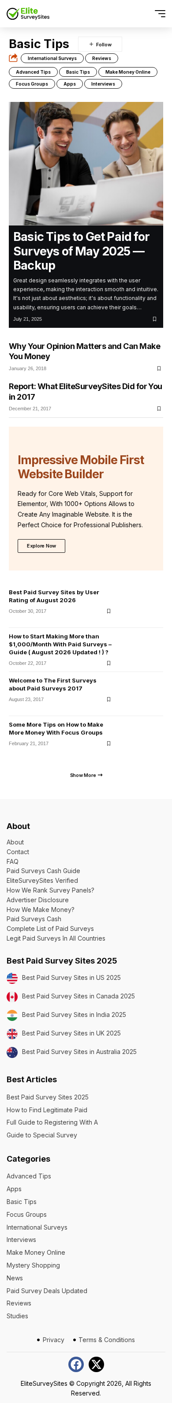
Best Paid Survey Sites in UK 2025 (71, 1033)
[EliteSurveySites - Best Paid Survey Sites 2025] (28, 13)
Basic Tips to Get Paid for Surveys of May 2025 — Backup (81, 251)
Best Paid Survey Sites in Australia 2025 (79, 1051)
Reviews (101, 58)
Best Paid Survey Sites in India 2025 (74, 1014)
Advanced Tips (33, 72)
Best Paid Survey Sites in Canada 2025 (78, 996)
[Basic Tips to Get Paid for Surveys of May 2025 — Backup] (86, 163)
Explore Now (41, 546)
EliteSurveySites (44, 1383)
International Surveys (52, 58)
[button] (144, 14)
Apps (70, 83)
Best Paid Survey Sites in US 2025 (71, 977)
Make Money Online (127, 72)
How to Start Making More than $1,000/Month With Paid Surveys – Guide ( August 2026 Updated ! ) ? (60, 644)
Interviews (103, 83)
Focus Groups (32, 83)
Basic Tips (78, 72)
